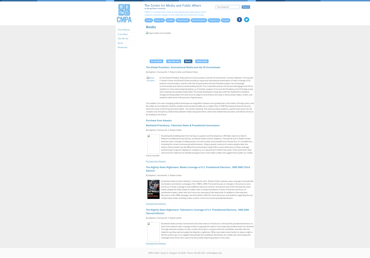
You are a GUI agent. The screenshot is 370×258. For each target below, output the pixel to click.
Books (120, 43)
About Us (159, 20)
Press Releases (124, 30)
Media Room (183, 20)
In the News (123, 34)
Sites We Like (123, 38)
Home (149, 20)
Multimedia (122, 47)
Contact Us (214, 20)
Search (246, 7)
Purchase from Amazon (159, 120)
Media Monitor (199, 20)
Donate (225, 20)
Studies (170, 20)
